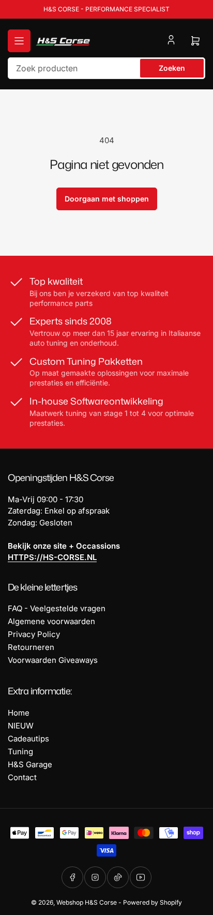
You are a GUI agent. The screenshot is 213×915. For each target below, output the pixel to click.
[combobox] (106, 68)
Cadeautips (28, 738)
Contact (22, 777)
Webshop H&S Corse (86, 902)
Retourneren (31, 647)
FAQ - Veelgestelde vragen (56, 608)
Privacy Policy (34, 634)
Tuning (20, 751)
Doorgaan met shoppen (107, 198)
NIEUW (21, 726)
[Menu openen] (19, 40)
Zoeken (172, 68)
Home (18, 713)
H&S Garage (30, 764)
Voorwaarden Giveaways (53, 660)
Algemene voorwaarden (51, 621)
